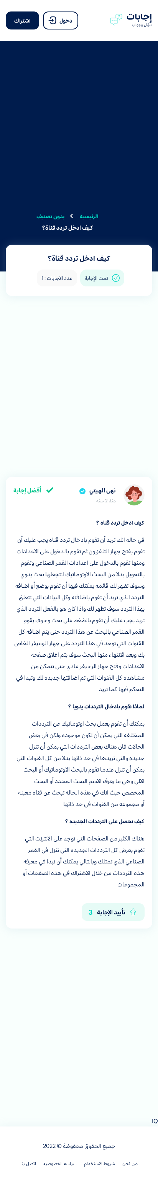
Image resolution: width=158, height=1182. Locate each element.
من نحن (130, 1163)
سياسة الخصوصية (60, 1163)
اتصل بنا (28, 1163)
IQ (155, 1120)
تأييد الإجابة (107, 912)
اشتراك (22, 20)
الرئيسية (89, 216)
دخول (65, 20)
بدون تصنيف (50, 216)
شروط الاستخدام (99, 1163)
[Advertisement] (79, 131)
